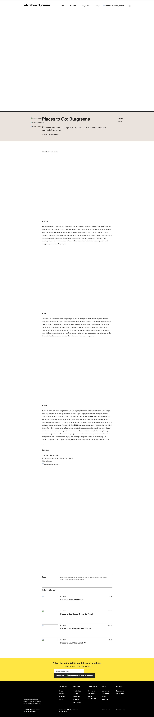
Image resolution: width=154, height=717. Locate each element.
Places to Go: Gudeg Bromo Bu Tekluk (76, 614)
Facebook (105, 694)
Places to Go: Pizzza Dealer (72, 599)
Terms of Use (106, 710)
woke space (80, 579)
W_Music (85, 6)
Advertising (92, 694)
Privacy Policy (120, 710)
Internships (77, 702)
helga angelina (78, 577)
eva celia (70, 577)
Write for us (91, 691)
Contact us (77, 691)
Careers (76, 699)
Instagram (105, 691)
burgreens (63, 577)
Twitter (104, 696)
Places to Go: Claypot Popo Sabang (75, 628)
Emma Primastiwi (53, 134)
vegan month (64, 579)
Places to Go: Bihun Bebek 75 (73, 642)
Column (73, 6)
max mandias (88, 577)
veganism (72, 579)
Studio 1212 (120, 694)
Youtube (105, 699)
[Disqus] (77, 497)
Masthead (76, 696)
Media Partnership (92, 697)
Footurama (120, 691)
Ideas (62, 6)
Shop (97, 6)
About (75, 694)
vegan (104, 577)
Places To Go (97, 577)
